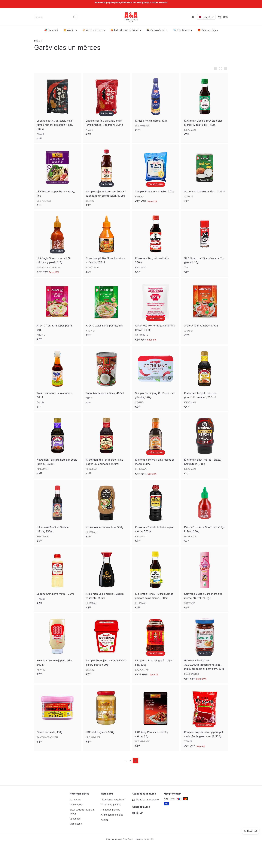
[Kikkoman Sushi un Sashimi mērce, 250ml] (57, 512)
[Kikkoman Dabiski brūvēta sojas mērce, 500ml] (155, 512)
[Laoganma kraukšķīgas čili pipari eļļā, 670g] (155, 646)
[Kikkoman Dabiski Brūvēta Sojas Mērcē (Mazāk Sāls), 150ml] (204, 106)
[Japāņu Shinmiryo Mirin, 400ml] (57, 577)
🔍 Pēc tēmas (181, 30)
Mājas (37, 41)
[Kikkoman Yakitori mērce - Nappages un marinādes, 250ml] (106, 445)
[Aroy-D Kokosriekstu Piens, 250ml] (204, 174)
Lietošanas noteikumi (113, 799)
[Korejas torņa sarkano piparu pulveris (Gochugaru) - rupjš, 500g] (204, 718)
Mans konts (76, 823)
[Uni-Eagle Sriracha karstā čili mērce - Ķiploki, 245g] (57, 244)
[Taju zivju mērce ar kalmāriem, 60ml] (57, 378)
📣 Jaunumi (51, 30)
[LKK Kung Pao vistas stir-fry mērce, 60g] (155, 717)
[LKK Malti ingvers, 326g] (106, 715)
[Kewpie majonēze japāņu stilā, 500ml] (57, 645)
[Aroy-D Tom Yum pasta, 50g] (204, 308)
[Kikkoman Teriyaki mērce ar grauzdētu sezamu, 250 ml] (204, 378)
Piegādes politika (110, 809)
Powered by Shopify (144, 839)
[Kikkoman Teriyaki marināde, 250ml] (155, 243)
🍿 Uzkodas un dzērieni (124, 30)
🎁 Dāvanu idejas (208, 30)
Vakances (75, 818)
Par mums (75, 799)
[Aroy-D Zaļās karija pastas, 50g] (106, 308)
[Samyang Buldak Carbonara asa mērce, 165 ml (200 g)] (204, 579)
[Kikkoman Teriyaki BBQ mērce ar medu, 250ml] (155, 445)
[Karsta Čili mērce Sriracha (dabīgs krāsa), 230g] (204, 512)
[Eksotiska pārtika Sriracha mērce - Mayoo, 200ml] (106, 243)
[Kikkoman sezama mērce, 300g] (106, 510)
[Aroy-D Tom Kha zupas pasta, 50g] (57, 311)
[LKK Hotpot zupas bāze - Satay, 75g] (57, 176)
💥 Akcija (69, 30)
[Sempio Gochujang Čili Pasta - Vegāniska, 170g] (155, 378)
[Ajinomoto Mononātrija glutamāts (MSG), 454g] (155, 311)
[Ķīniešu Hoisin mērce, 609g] (155, 103)
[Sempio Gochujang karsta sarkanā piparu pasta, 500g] (106, 645)
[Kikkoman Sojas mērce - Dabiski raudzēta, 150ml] (106, 579)
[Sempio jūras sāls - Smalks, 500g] (155, 175)
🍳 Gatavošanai (156, 30)
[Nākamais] (135, 760)
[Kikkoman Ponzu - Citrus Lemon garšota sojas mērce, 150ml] (155, 579)
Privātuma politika (111, 804)
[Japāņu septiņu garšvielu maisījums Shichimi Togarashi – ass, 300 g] (57, 108)
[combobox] (56, 17)
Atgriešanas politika (112, 814)
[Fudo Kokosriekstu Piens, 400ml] (106, 376)
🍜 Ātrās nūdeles (92, 30)
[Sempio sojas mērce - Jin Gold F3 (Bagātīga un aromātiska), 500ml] (106, 176)
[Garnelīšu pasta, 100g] (57, 715)
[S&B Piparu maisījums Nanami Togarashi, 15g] (204, 243)
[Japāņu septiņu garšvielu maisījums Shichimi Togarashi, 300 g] (106, 106)
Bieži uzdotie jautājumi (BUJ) (82, 811)
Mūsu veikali (77, 804)
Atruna (104, 819)
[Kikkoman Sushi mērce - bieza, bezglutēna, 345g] (204, 445)
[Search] (74, 17)
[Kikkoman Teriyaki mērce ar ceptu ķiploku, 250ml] (57, 445)
